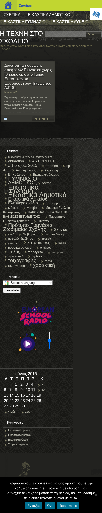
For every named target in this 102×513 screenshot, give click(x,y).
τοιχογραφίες (22, 260)
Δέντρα (46, 183)
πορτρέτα (35, 252)
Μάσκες (13, 208)
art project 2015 (22, 165)
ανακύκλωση (54, 234)
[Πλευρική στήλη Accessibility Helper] (96, 14)
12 (43, 389)
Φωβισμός (29, 234)
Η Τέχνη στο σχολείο (21, 37)
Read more (68, 506)
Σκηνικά (60, 229)
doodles (52, 166)
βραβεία (46, 238)
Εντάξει (33, 506)
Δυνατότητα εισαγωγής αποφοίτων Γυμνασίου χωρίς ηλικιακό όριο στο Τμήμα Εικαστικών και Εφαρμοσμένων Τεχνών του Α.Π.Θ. (28, 76)
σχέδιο (37, 256)
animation (16, 161)
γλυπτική (13, 243)
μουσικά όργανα (20, 247)
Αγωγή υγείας (26, 170)
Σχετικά (12, 15)
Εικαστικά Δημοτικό (49, 15)
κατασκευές (38, 242)
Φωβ (11, 234)
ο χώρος (45, 247)
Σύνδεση (26, 5)
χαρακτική (44, 265)
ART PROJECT (45, 161)
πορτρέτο (57, 252)
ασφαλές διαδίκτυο (20, 238)
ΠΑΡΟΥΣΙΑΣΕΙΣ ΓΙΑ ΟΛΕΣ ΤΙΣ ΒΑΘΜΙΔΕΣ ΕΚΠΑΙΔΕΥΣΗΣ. (35, 214)
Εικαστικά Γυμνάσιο (24, 22)
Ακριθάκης (51, 170)
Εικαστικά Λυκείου (28, 199)
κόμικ (62, 243)
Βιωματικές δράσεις (46, 174)
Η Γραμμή (53, 203)
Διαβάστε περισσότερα (44, 118)
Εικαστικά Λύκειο (70, 22)
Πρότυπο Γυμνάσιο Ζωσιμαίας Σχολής (27, 227)
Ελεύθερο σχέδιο (23, 203)
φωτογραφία (16, 266)
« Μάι (11, 411)
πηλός (14, 251)
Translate (12, 290)
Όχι (49, 506)
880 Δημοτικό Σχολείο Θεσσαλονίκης (30, 156)
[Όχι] (95, 494)
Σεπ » (28, 411)
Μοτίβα (32, 208)
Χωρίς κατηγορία (18, 444)
